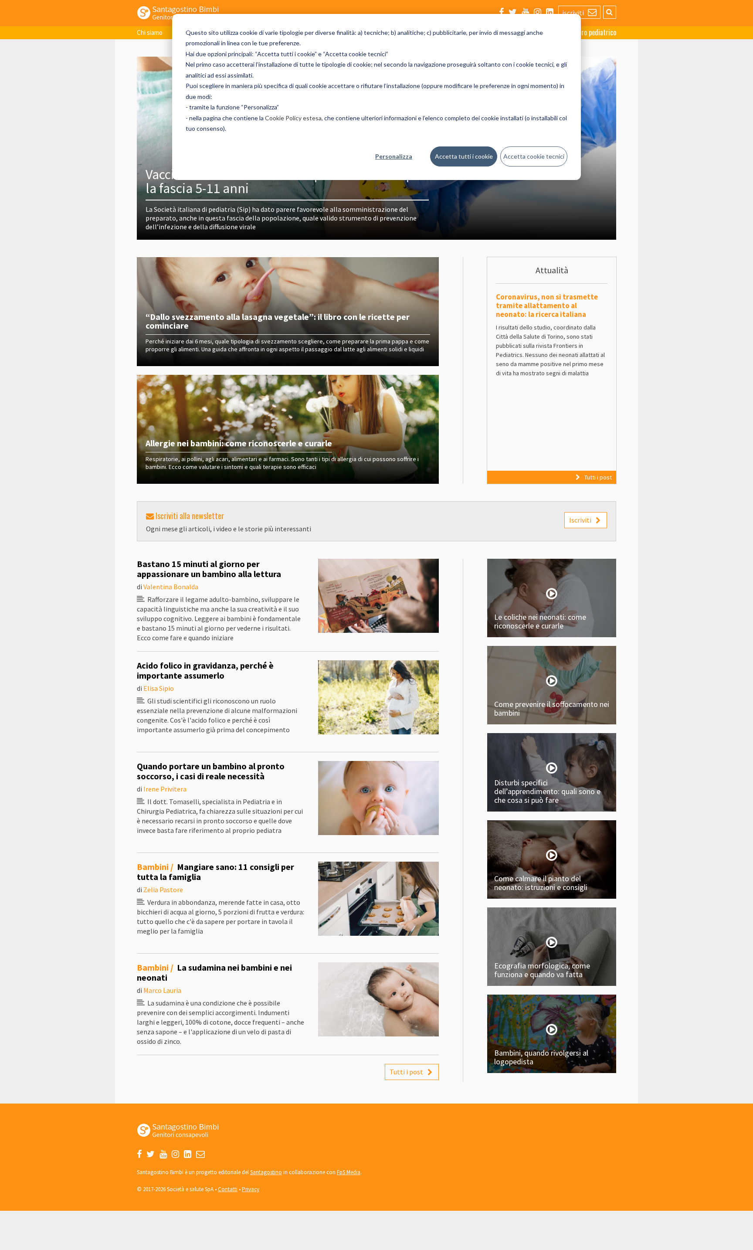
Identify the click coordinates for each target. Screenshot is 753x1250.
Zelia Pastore (163, 889)
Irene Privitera (165, 789)
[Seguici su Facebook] (501, 12)
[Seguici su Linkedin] (549, 12)
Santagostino (266, 1172)
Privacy (250, 1189)
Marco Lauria (162, 990)
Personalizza (393, 156)
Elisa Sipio (158, 688)
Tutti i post (598, 477)
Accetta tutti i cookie (464, 156)
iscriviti (573, 12)
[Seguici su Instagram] (537, 12)
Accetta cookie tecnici (533, 156)
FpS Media (348, 1172)
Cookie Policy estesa (293, 118)
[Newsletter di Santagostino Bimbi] (200, 1154)
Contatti (227, 1189)
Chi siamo (150, 32)
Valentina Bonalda (170, 586)
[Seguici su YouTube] (525, 12)
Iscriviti (580, 520)
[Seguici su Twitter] (513, 12)
